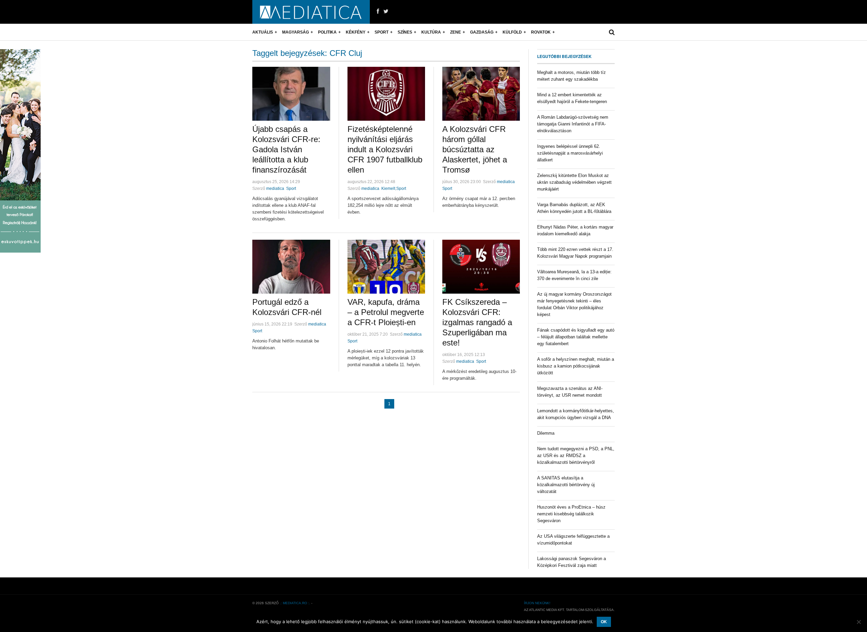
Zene (455, 32)
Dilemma (545, 433)
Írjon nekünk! (537, 603)
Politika (327, 32)
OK (604, 621)
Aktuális (262, 32)
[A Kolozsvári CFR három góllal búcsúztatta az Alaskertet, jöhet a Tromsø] (481, 94)
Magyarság (295, 32)
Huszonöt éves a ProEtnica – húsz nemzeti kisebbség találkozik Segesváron (571, 514)
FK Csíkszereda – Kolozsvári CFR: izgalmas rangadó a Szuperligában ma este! (477, 322)
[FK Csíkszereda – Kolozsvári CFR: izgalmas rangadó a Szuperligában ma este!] (481, 267)
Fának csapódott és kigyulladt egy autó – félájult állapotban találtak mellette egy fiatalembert (575, 337)
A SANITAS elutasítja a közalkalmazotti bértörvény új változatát (566, 484)
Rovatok (541, 32)
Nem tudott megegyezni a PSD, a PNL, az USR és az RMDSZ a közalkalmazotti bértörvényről (575, 455)
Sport (381, 32)
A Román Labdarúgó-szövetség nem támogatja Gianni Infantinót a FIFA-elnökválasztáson (572, 124)
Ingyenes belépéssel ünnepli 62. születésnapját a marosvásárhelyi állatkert (570, 153)
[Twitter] (385, 11)
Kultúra (431, 32)
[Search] (612, 32)
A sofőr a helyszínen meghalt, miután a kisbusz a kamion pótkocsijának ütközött (575, 366)
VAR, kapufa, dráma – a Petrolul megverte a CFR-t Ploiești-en (385, 312)
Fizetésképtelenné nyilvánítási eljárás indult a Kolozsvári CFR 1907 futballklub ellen (384, 149)
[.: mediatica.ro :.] (311, 11)
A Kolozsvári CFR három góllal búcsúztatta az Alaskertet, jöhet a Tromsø (474, 149)
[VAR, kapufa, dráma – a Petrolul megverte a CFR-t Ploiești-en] (386, 267)
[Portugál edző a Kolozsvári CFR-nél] (291, 267)
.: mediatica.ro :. (295, 603)
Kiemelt (388, 188)
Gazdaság (481, 32)
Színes (405, 32)
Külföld (512, 32)
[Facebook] (378, 11)
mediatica (275, 188)
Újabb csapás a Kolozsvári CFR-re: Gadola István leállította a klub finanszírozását (286, 149)
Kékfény (355, 32)
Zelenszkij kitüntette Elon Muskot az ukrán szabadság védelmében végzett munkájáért (574, 182)
